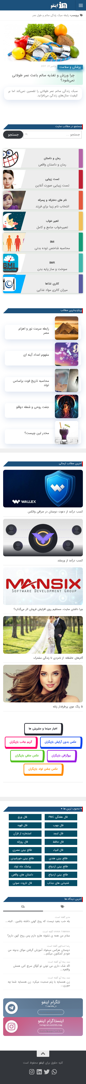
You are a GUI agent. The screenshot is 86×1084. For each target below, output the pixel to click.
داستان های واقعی (22, 875)
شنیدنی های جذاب (58, 883)
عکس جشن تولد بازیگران (43, 769)
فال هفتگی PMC (58, 817)
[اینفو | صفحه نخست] (55, 5)
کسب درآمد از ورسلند (70, 560)
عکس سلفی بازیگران (27, 755)
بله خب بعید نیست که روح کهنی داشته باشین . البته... (37, 921)
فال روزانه (22, 842)
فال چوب (58, 825)
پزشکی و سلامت (70, 67)
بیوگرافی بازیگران (61, 755)
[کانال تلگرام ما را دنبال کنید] (54, 1072)
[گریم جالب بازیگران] (21, 747)
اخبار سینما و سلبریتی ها (43, 728)
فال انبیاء (58, 850)
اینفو (41, 1063)
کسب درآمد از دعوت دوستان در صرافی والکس (55, 512)
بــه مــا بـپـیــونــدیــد (50, 1012)
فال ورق (22, 817)
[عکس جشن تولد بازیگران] (43, 774)
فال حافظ (58, 842)
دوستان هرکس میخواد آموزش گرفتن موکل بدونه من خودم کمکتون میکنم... (39, 952)
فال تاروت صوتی (22, 883)
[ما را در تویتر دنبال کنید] (47, 1072)
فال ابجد (58, 833)
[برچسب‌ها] (63, 907)
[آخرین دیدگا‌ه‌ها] (23, 907)
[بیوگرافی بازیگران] (61, 760)
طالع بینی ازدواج (58, 866)
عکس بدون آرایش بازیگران (60, 742)
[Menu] (81, 5)
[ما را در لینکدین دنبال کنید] (39, 1072)
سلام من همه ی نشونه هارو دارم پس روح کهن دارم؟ (38, 936)
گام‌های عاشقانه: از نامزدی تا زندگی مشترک (58, 658)
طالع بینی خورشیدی (22, 858)
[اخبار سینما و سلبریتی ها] (43, 733)
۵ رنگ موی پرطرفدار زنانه (68, 706)
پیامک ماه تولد (22, 866)
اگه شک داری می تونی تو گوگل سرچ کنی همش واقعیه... (41, 968)
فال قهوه (22, 825)
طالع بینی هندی (58, 858)
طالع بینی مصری (22, 850)
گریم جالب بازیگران (21, 742)
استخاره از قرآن (22, 833)
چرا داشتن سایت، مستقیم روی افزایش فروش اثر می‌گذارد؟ (48, 609)
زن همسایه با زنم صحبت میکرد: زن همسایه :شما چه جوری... (39, 984)
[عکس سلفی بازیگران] (27, 760)
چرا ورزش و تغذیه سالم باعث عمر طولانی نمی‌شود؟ (43, 78)
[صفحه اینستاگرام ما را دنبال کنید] (32, 1072)
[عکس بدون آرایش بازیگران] (60, 747)
